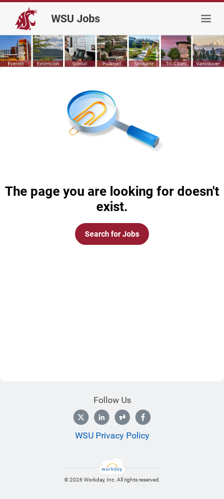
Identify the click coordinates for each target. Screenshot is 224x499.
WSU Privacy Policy (112, 435)
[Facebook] (143, 417)
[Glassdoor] (122, 417)
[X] (81, 417)
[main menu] (206, 18)
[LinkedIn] (101, 417)
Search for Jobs (112, 234)
